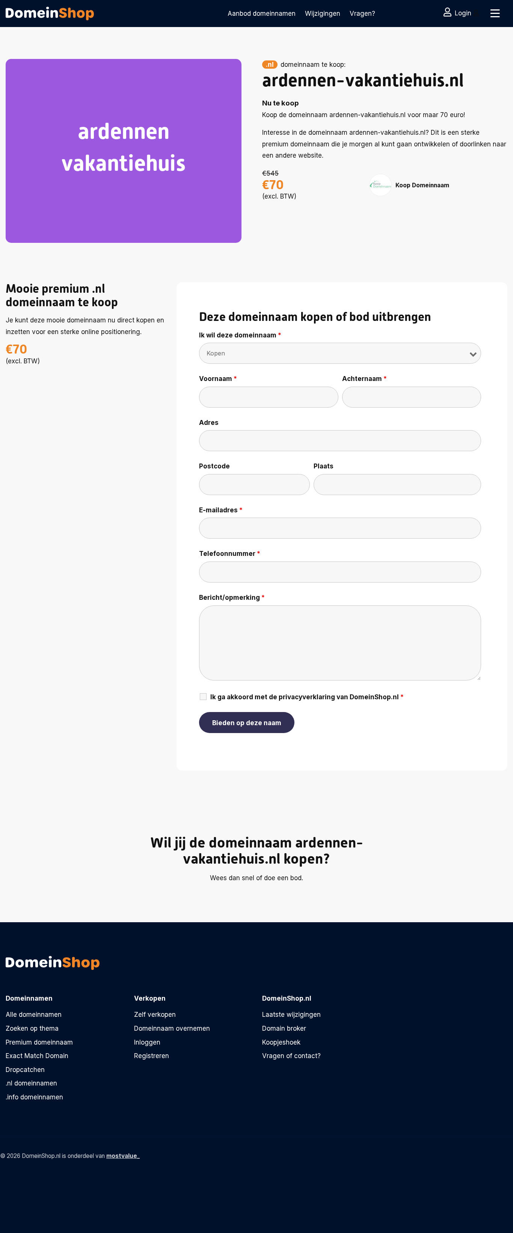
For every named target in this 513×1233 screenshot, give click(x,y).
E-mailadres (221, 510)
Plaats (323, 466)
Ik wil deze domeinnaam (240, 335)
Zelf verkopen (155, 1014)
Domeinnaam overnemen (172, 1028)
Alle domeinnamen (34, 1014)
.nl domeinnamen (31, 1083)
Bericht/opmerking (232, 597)
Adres (209, 422)
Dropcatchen (25, 1069)
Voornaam (218, 378)
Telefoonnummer (229, 553)
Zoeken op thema (32, 1028)
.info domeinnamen (34, 1097)
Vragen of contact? (291, 1056)
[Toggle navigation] (495, 13)
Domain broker (284, 1028)
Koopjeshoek (281, 1042)
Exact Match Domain (37, 1056)
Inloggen (147, 1042)
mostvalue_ (123, 1155)
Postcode (214, 466)
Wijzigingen (322, 13)
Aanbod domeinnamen (262, 13)
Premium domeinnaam (39, 1042)
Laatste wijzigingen (291, 1014)
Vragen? (362, 13)
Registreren (151, 1056)
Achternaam (364, 378)
